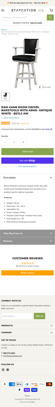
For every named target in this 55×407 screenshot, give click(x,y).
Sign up (39, 316)
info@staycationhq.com (12, 356)
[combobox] (24, 17)
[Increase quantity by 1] (23, 142)
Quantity (4, 136)
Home (3, 30)
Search (27, 396)
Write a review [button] (28, 272)
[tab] (27, 177)
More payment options (28, 167)
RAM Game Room (11, 118)
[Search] (50, 17)
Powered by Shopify (27, 402)
